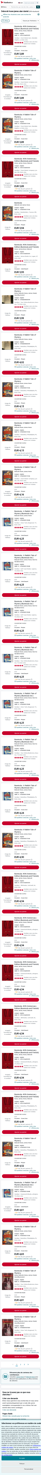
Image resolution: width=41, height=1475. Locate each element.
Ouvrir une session (29, 3)
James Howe (20, 1377)
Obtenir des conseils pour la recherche (15, 1416)
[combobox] (23, 7)
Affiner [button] (6, 20)
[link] (38, 14)
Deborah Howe (30, 1377)
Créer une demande (9, 1410)
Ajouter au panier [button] (20, 64)
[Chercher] (38, 7)
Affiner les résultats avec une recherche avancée (17, 15)
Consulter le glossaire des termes (14, 1419)
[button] (34, 60)
